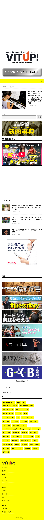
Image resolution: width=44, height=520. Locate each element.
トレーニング (33, 421)
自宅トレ (35, 448)
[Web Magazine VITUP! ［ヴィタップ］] (22, 60)
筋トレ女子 (6, 448)
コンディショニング (8, 417)
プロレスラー (33, 433)
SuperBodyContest (26, 406)
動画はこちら (10, 139)
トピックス (6, 200)
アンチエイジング (8, 410)
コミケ (25, 413)
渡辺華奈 (24, 444)
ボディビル (6, 436)
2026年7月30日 (16, 234)
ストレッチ (6, 421)
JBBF (24, 402)
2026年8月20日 (16, 211)
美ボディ (19, 448)
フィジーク (36, 429)
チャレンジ (5, 500)
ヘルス (4, 477)
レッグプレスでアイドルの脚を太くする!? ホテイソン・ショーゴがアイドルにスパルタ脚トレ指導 (27, 219)
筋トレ (37, 444)
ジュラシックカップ (27, 417)
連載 (3, 276)
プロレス (24, 433)
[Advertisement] (22, 24)
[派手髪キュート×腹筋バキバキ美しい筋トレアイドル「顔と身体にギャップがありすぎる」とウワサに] (6, 207)
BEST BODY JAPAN (8, 402)
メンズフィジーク (28, 436)
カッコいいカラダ (8, 413)
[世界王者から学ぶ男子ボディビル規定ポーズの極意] (6, 232)
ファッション (6, 494)
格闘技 (4, 487)
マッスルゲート (16, 436)
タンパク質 (15, 421)
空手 (31, 444)
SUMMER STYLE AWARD (10, 406)
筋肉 (13, 448)
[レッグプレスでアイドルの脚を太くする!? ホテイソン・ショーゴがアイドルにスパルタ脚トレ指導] (6, 220)
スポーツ (4, 474)
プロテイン (16, 433)
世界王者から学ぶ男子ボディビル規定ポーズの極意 (27, 231)
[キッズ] (14, 100)
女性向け (35, 440)
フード (4, 490)
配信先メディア (6, 512)
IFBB (18, 402)
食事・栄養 (6, 452)
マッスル (4, 468)
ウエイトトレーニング (22, 410)
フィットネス (6, 433)
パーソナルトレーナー (19, 425)
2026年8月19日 (16, 224)
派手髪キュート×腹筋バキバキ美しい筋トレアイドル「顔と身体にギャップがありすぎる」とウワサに (27, 207)
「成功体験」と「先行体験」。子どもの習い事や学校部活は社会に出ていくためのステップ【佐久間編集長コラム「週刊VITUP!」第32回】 (35, 97)
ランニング (6, 440)
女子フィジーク (25, 440)
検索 (3, 114)
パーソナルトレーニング (10, 429)
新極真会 (17, 444)
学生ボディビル (7, 444)
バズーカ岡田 (6, 425)
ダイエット (24, 421)
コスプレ (18, 413)
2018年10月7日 (32, 105)
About (4, 505)
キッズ (4, 484)
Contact (4, 508)
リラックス (5, 481)
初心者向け (15, 440)
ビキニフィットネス (24, 429)
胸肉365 (27, 448)
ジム (18, 417)
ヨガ (37, 436)
